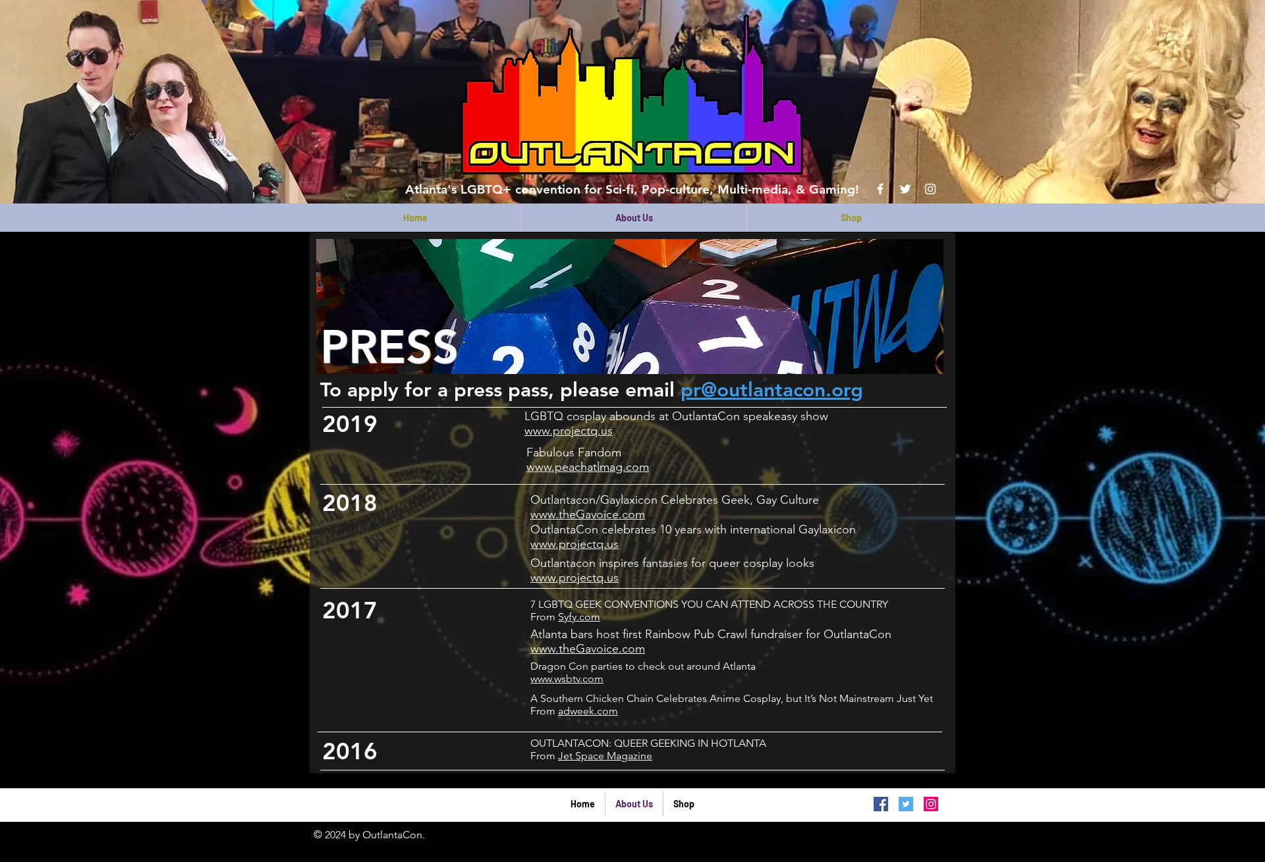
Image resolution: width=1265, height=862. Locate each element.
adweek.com (588, 711)
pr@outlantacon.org (772, 390)
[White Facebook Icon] (880, 189)
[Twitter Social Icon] (906, 804)
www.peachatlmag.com (587, 467)
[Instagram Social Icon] (931, 804)
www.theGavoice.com (587, 514)
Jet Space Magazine (605, 755)
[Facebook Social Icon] (881, 804)
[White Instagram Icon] (930, 189)
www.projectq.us (568, 430)
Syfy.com (579, 616)
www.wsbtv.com (567, 678)
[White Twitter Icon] (905, 189)
